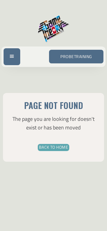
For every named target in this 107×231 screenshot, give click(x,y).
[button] (12, 56)
